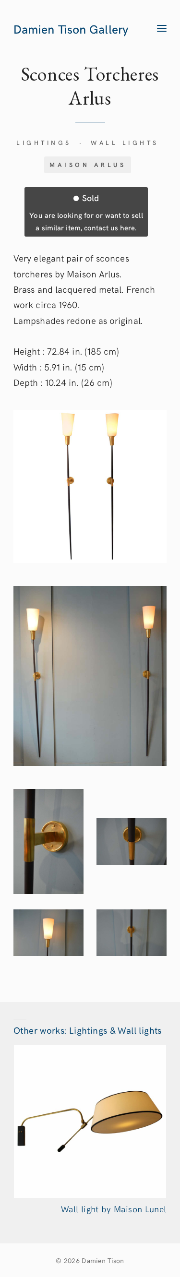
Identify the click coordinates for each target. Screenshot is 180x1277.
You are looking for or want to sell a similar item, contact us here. (86, 211)
